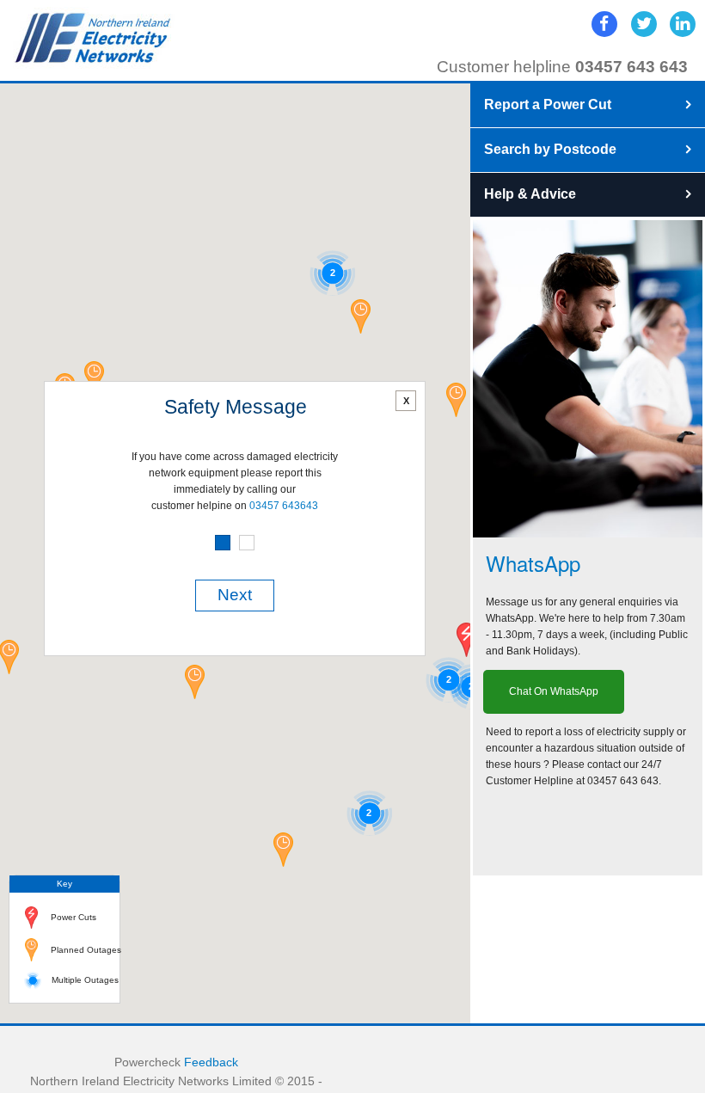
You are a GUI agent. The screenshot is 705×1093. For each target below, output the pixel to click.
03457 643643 (283, 506)
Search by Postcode (550, 149)
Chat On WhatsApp (553, 691)
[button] (283, 850)
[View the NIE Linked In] (683, 24)
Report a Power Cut (547, 104)
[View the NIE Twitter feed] (644, 24)
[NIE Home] (94, 37)
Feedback (211, 1062)
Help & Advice (530, 194)
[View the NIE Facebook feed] (604, 24)
